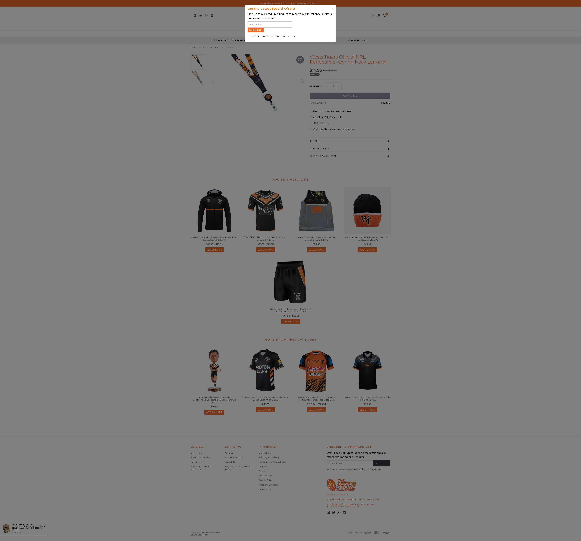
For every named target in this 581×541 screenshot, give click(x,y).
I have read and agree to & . (274, 36)
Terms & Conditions (276, 36)
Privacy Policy (291, 36)
